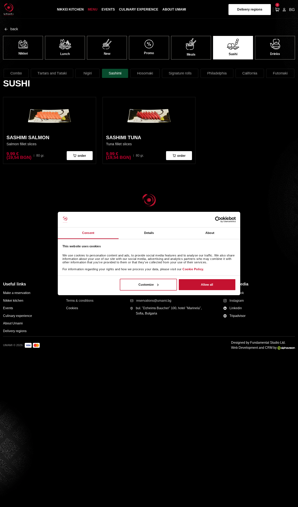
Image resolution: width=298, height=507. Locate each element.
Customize (146, 284)
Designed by (258, 342)
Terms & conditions (79, 300)
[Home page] (8, 9)
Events (108, 9)
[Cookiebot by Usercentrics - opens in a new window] (218, 219)
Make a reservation (16, 293)
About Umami (174, 9)
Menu (93, 9)
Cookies (72, 308)
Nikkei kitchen (70, 9)
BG (292, 9)
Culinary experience (138, 9)
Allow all (207, 284)
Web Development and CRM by (254, 347)
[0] (277, 9)
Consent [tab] (88, 233)
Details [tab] (149, 233)
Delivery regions (249, 9)
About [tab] (209, 233)
